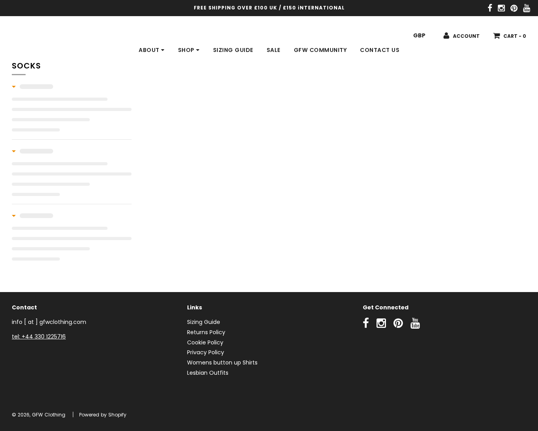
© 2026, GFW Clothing (38, 414)
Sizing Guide (203, 322)
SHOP (187, 50)
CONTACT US (379, 50)
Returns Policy (206, 332)
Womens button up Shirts (222, 362)
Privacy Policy (205, 352)
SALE (273, 50)
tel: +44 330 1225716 (39, 336)
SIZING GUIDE (233, 50)
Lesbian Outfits (207, 373)
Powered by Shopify (102, 414)
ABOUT (150, 50)
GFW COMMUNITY (320, 50)
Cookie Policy (205, 342)
